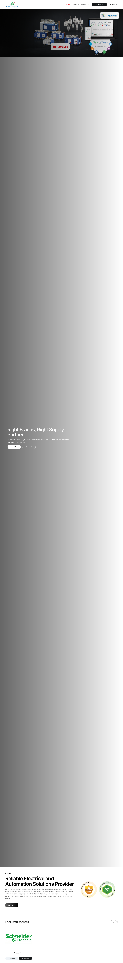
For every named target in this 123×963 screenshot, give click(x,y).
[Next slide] (116, 921)
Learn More (14, 447)
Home (68, 4)
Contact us (99, 4)
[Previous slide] (112, 921)
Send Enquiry (25, 958)
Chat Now (12, 958)
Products (84, 4)
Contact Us (29, 447)
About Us (76, 4)
